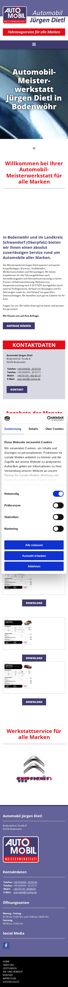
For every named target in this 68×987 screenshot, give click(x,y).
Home (6, 961)
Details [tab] (33, 428)
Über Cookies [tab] (55, 428)
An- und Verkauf (13, 971)
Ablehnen (34, 566)
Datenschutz (11, 981)
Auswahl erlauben (34, 555)
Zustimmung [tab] (12, 428)
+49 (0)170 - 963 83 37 (29, 375)
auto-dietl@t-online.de (28, 379)
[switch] (58, 505)
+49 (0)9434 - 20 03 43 (29, 368)
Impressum (9, 978)
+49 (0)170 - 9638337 (24, 889)
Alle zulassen (34, 545)
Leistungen (10, 968)
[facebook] (6, 945)
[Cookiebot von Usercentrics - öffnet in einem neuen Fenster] (48, 418)
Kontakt (8, 975)
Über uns (8, 965)
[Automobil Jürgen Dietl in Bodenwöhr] (34, 15)
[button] (34, 148)
